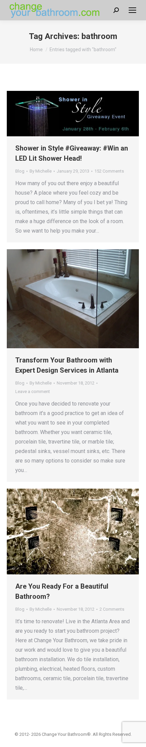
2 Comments (111, 609)
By (41, 171)
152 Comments (109, 171)
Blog (19, 171)
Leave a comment (32, 391)
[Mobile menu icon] (132, 10)
